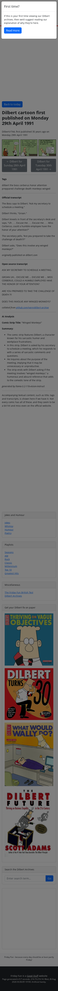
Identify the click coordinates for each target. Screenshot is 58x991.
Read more (12, 30)
